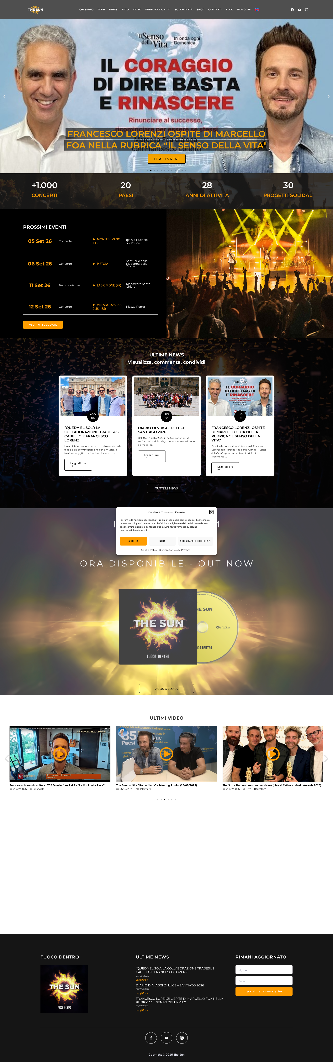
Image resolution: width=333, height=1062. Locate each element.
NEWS (113, 9)
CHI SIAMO (86, 9)
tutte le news (166, 488)
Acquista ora (166, 688)
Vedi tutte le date (43, 324)
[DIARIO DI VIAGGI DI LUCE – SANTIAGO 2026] (166, 396)
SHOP (200, 9)
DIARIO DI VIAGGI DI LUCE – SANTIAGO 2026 (163, 430)
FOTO (125, 9)
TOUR (101, 9)
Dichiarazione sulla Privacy (174, 549)
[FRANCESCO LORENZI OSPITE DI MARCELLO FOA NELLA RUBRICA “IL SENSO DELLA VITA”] (240, 396)
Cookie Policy (149, 549)
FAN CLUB (244, 9)
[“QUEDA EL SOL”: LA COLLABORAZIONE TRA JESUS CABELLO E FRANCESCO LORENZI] (93, 396)
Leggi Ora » (142, 979)
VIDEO (137, 9)
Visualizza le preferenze (195, 541)
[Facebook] (292, 10)
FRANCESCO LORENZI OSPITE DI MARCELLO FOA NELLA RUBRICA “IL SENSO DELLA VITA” (238, 434)
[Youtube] (299, 10)
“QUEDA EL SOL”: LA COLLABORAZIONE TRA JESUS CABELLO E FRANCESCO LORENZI (91, 434)
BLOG (229, 9)
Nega (162, 541)
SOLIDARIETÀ (184, 9)
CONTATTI (215, 9)
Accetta (133, 541)
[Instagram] (307, 10)
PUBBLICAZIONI (155, 9)
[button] (211, 512)
